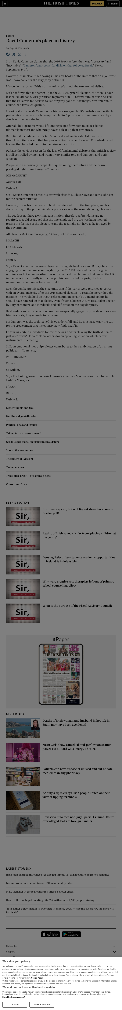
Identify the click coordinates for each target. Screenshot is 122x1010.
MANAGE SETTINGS (42, 1005)
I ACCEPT (15, 1005)
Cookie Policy (37, 978)
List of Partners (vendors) (13, 997)
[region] (61, 983)
